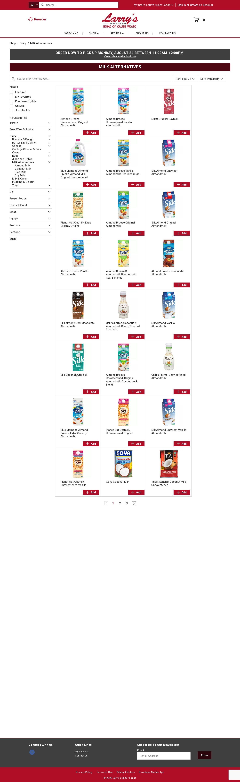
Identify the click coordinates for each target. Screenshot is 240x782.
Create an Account (201, 5)
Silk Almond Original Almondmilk (163, 224)
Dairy (23, 43)
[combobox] (34, 5)
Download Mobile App (151, 772)
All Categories (18, 117)
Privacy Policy (84, 772)
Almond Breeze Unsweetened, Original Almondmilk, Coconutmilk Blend (121, 379)
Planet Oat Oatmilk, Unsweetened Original (119, 431)
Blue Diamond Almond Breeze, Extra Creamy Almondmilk (74, 433)
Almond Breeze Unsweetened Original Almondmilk (74, 122)
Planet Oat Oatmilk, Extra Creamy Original (76, 224)
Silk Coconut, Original (74, 374)
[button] (159, 5)
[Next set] (133, 503)
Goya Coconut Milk (117, 481)
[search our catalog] (42, 5)
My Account (81, 751)
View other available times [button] (120, 56)
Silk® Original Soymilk (164, 118)
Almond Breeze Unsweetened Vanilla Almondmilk (119, 122)
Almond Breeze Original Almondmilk (120, 224)
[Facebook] (32, 752)
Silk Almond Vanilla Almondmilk (163, 324)
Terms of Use (104, 772)
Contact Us (81, 755)
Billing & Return (126, 772)
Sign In (181, 5)
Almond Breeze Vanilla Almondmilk (74, 272)
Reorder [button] (40, 19)
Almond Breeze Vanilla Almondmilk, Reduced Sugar (123, 172)
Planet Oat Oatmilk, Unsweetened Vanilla (73, 483)
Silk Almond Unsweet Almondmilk (164, 172)
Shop (13, 43)
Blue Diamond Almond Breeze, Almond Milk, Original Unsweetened (74, 174)
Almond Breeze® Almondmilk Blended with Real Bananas (121, 274)
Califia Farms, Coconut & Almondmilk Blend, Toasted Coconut (123, 326)
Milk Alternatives (41, 43)
